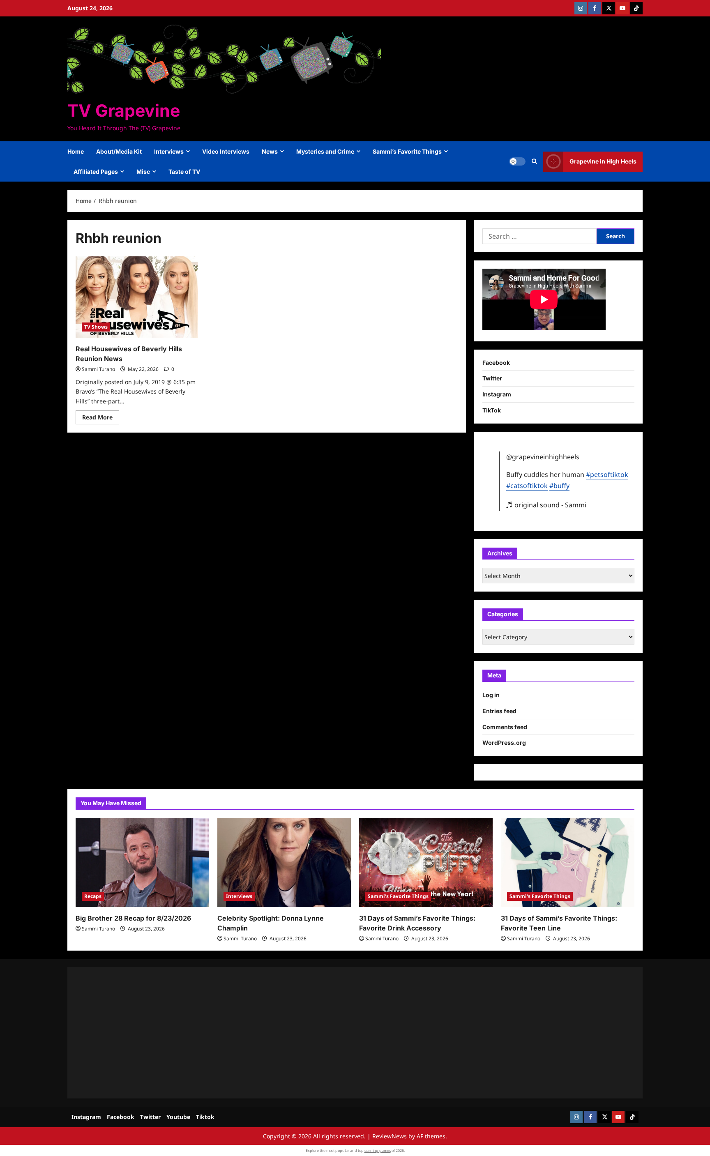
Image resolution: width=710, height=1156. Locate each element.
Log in (491, 694)
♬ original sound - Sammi (546, 504)
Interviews (169, 151)
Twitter (492, 378)
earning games (377, 1150)
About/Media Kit (119, 151)
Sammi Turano (98, 369)
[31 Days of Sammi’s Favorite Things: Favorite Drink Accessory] (426, 862)
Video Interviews (225, 151)
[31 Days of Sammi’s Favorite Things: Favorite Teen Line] (567, 862)
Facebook (496, 362)
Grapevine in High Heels (602, 161)
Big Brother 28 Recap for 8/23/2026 (133, 918)
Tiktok (205, 1117)
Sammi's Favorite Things (398, 896)
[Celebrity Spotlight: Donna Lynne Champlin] (284, 862)
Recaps (92, 896)
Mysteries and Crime (325, 151)
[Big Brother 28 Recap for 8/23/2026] (142, 862)
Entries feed (499, 710)
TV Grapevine (123, 110)
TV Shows (96, 326)
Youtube (178, 1117)
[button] (534, 161)
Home (75, 151)
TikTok (491, 410)
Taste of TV (184, 171)
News (270, 151)
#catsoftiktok (527, 485)
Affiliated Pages (96, 171)
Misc (143, 171)
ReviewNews (389, 1136)
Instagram (496, 394)
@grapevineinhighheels (542, 456)
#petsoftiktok (607, 474)
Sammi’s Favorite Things (407, 151)
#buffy (559, 485)
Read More (100, 418)
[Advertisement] (322, 1032)
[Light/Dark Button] (517, 161)
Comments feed (504, 726)
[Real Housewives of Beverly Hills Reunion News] (137, 297)
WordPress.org (504, 742)
